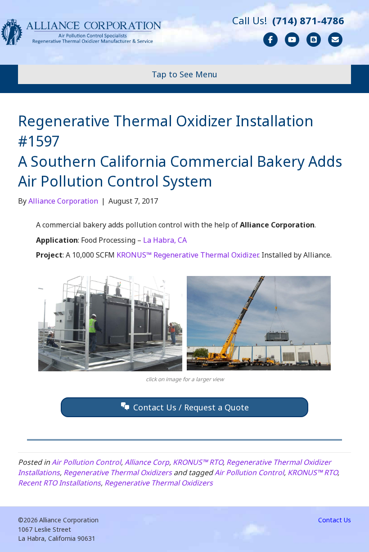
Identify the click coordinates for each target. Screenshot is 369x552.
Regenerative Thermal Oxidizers (117, 472)
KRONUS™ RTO (198, 462)
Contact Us (334, 520)
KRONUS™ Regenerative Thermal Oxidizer (187, 255)
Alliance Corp (147, 462)
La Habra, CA (165, 240)
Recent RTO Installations (59, 483)
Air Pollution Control (86, 462)
